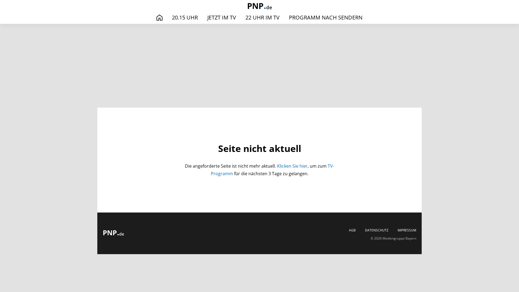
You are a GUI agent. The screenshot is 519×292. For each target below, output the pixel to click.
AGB (352, 230)
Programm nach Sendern (325, 17)
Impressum (407, 230)
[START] (159, 17)
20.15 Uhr (185, 17)
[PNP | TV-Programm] (259, 6)
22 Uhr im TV (262, 17)
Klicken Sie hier (292, 166)
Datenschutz (376, 230)
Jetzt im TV (221, 17)
